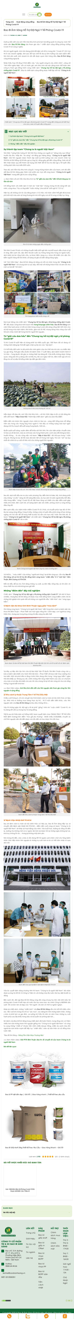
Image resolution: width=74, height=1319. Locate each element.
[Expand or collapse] (68, 131)
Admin (25, 35)
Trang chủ (10, 22)
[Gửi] (39, 14)
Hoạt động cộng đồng (25, 22)
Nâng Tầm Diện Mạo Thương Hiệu (30, 1035)
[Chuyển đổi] (69, 1212)
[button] (23, 14)
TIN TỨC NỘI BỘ (9, 1212)
